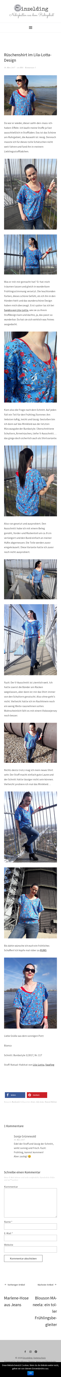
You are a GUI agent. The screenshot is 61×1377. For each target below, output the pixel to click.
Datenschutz (40, 1357)
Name (8, 1221)
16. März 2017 (9, 67)
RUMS (43, 950)
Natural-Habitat (51, 1102)
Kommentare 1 (30, 67)
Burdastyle (16, 1102)
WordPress (22, 1361)
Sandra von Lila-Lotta (16, 310)
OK (30, 1373)
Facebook (25, 1352)
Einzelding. (28, 1357)
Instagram (30, 1352)
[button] (15, 1095)
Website (8, 1244)
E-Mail (8, 1233)
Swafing (49, 1064)
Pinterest (36, 1352)
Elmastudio (50, 1361)
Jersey (33, 1102)
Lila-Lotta (38, 1064)
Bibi (21, 67)
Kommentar (11, 1186)
